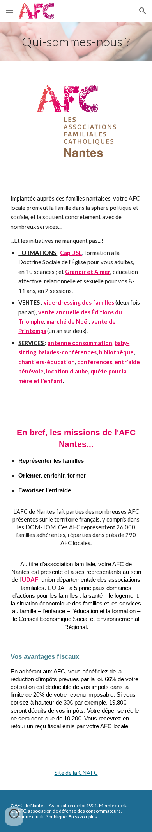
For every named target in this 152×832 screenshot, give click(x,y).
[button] (9, 10)
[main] (76, 41)
